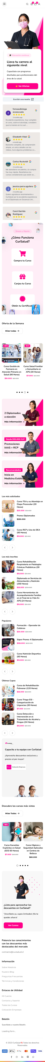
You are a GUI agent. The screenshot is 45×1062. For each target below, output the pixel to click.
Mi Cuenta (7, 996)
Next (12, 547)
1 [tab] (17, 392)
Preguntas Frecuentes (12, 976)
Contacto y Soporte (11, 1000)
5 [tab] (27, 392)
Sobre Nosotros (9, 967)
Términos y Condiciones (13, 981)
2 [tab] (19, 392)
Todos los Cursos (9, 1005)
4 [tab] (25, 392)
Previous (5, 547)
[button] (4, 4)
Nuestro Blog (8, 972)
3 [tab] (22, 865)
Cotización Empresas (11, 1010)
